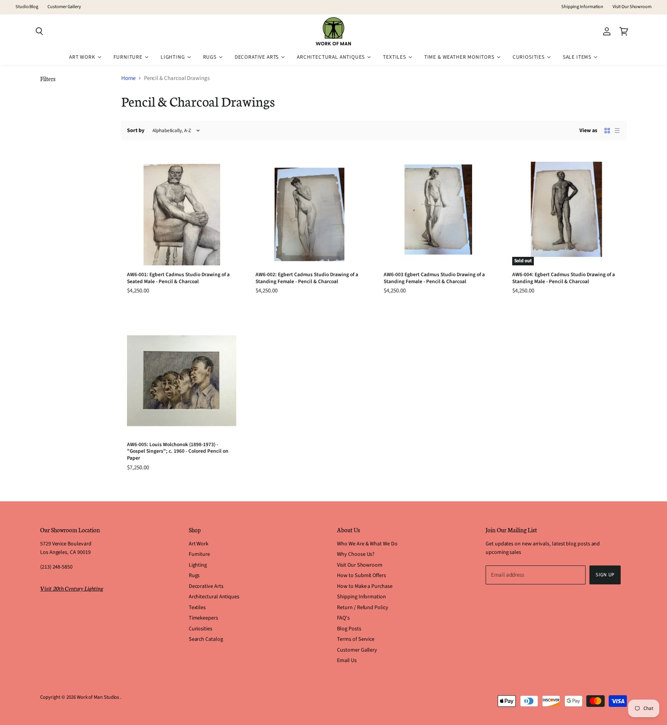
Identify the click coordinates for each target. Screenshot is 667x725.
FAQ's (343, 618)
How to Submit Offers (361, 575)
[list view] (617, 130)
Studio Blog (26, 7)
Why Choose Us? (355, 554)
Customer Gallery (64, 7)
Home (128, 78)
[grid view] (607, 130)
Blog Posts (349, 629)
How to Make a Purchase (364, 586)
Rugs (194, 575)
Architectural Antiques (214, 597)
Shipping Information (582, 7)
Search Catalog (206, 639)
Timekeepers (203, 618)
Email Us (346, 660)
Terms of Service (355, 639)
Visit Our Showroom (632, 7)
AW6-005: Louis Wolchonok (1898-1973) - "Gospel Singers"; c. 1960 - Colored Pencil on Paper (178, 451)
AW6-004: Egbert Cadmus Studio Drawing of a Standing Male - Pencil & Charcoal (563, 278)
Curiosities (200, 629)
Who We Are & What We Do (367, 544)
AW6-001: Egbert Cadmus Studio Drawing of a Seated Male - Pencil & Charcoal (178, 278)
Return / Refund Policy (362, 607)
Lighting (198, 565)
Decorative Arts (206, 586)
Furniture (199, 554)
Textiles (197, 607)
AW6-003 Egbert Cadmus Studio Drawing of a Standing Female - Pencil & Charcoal (434, 278)
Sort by (135, 130)
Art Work (198, 544)
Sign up (605, 574)
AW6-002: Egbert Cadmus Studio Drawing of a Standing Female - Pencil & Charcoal (307, 278)
